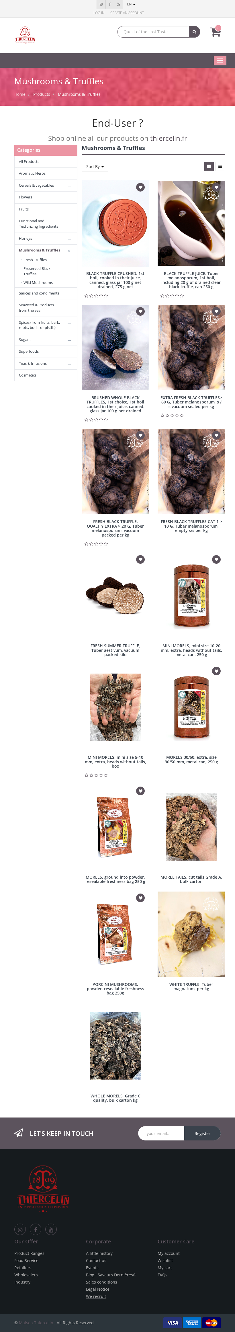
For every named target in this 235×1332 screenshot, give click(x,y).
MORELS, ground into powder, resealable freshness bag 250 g (115, 879)
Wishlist (165, 1260)
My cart (165, 1267)
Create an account (127, 12)
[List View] (220, 166)
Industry (22, 1282)
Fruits (24, 209)
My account (169, 1253)
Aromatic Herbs (32, 173)
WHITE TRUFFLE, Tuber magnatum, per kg (191, 986)
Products (41, 94)
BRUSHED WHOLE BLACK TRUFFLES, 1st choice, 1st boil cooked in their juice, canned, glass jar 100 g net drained (115, 404)
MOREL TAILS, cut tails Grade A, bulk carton (191, 879)
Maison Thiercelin (36, 1322)
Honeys (25, 238)
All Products (29, 161)
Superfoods (29, 351)
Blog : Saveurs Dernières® (111, 1275)
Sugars (24, 339)
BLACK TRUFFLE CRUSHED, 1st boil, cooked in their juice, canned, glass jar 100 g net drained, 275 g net (115, 280)
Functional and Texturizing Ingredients (38, 223)
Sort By (93, 166)
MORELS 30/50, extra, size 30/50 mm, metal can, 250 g (191, 759)
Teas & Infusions (33, 363)
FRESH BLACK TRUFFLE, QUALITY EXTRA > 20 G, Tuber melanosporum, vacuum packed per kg (115, 528)
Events (92, 1267)
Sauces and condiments (39, 293)
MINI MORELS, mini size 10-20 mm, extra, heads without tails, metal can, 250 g (191, 650)
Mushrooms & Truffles (79, 94)
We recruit (96, 1296)
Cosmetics (27, 375)
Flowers (25, 197)
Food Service (26, 1260)
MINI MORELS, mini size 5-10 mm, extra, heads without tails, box (115, 761)
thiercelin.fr (168, 138)
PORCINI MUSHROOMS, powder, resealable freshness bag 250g (115, 989)
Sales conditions (101, 1282)
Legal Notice (97, 1289)
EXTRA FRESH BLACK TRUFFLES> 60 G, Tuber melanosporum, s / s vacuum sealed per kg (191, 402)
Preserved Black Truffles (36, 271)
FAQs (162, 1275)
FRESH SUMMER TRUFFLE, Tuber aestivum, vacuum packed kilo (115, 650)
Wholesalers (26, 1275)
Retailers (22, 1267)
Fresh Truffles (35, 259)
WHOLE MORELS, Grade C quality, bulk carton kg (115, 1098)
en (129, 4)
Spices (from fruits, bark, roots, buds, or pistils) (39, 325)
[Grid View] (209, 166)
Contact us (96, 1260)
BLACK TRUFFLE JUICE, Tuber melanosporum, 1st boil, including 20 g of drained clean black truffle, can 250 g (191, 280)
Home (20, 94)
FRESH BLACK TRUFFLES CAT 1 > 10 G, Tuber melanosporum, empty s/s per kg (191, 526)
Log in (99, 12)
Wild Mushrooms (38, 282)
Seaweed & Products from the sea (36, 307)
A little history (99, 1253)
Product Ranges (29, 1253)
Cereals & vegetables (36, 185)
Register (202, 1133)
